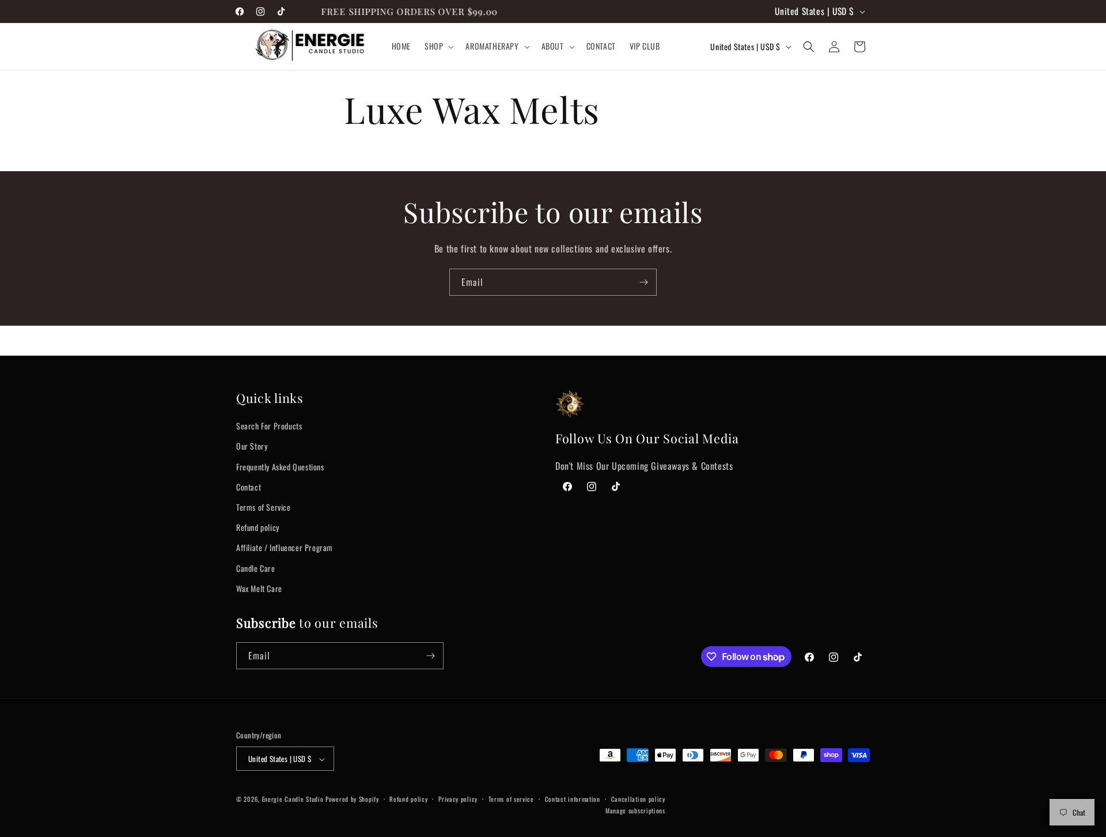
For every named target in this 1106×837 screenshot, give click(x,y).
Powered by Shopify (352, 799)
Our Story (251, 446)
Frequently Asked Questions (280, 466)
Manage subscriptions (635, 810)
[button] (438, 47)
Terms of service (511, 799)
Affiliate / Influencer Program (284, 547)
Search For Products (269, 426)
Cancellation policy (638, 799)
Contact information (572, 799)
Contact (248, 486)
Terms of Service (263, 507)
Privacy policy (458, 799)
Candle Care (255, 567)
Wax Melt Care (259, 588)
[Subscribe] (643, 282)
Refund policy (257, 527)
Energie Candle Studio (293, 799)
